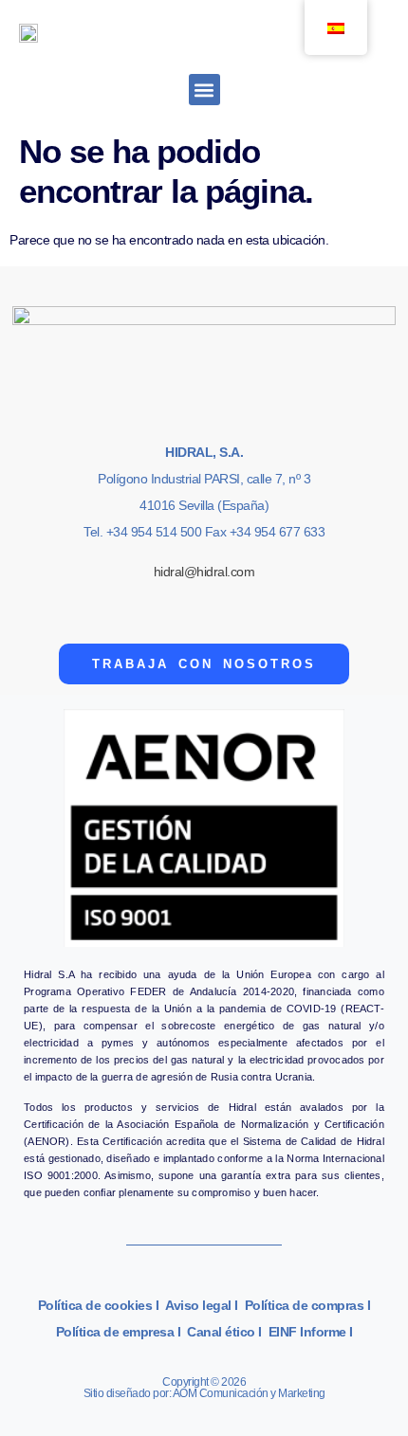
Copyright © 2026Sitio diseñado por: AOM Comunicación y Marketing (204, 1387)
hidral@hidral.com (204, 571)
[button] (204, 89)
